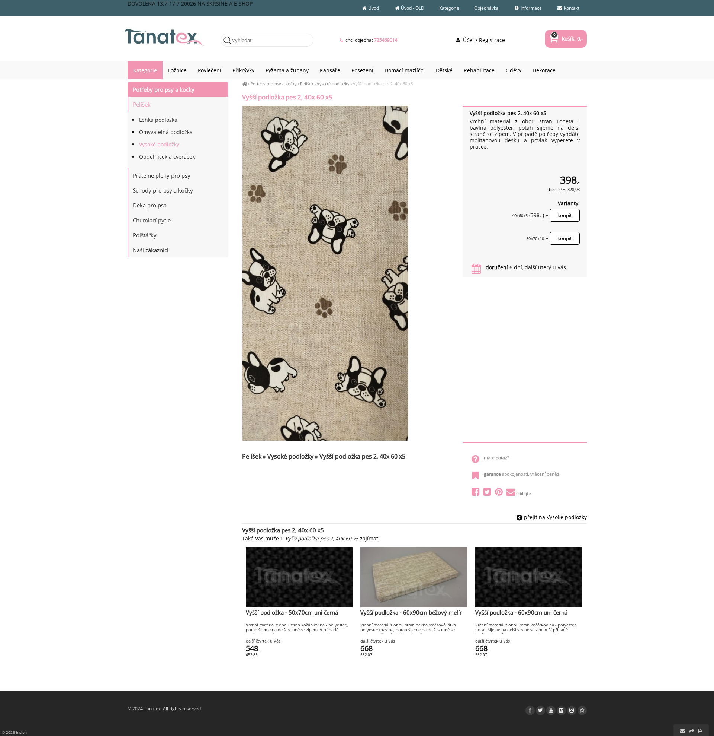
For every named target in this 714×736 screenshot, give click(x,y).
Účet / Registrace (483, 40)
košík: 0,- (568, 38)
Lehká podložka (158, 119)
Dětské (444, 70)
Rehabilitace (479, 70)
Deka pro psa (150, 205)
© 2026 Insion (14, 732)
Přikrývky (243, 70)
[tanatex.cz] (244, 83)
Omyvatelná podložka (166, 132)
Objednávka (486, 8)
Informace (531, 8)
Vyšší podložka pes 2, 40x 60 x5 (383, 83)
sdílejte (523, 493)
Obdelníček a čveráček (167, 156)
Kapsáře (330, 70)
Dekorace (544, 70)
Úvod (373, 8)
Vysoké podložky (333, 83)
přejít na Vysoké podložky (554, 517)
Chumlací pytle (152, 220)
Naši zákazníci (150, 250)
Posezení (362, 70)
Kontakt (571, 8)
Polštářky (145, 235)
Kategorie (449, 8)
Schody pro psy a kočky (163, 190)
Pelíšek (306, 83)
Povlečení (209, 70)
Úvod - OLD (412, 8)
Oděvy (513, 70)
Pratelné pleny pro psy (161, 175)
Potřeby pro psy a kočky (273, 83)
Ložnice (177, 70)
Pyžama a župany (287, 70)
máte (496, 457)
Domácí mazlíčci (405, 70)
